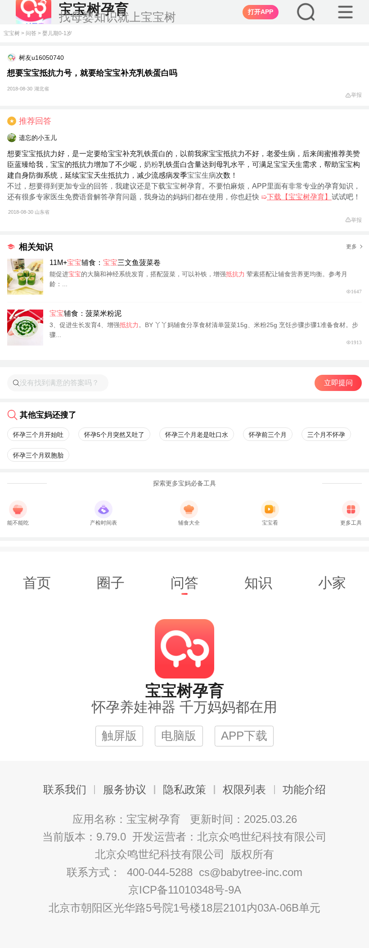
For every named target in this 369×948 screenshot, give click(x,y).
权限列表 (244, 789)
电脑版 (178, 735)
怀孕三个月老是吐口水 (196, 434)
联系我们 (64, 789)
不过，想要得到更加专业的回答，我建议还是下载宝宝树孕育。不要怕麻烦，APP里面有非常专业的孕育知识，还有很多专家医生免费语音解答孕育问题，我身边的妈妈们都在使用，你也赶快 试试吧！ (183, 198)
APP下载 (244, 735)
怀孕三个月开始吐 (38, 434)
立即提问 (338, 382)
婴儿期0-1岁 (57, 33)
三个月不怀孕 (326, 434)
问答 (31, 33)
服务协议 (124, 789)
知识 (258, 582)
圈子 (111, 582)
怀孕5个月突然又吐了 (114, 434)
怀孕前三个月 (268, 434)
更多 (351, 246)
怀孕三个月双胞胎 (38, 455)
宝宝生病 (201, 175)
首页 (37, 582)
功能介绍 (304, 789)
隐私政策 (184, 789)
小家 (332, 582)
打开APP (260, 11)
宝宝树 (12, 33)
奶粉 (151, 164)
